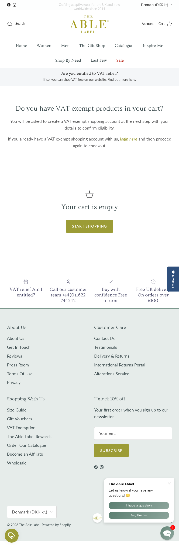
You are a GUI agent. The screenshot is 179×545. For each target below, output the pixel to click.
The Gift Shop (92, 45)
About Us (15, 338)
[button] (167, 533)
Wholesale (17, 462)
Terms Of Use (20, 373)
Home (21, 45)
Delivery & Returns (111, 356)
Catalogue (124, 45)
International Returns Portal (119, 364)
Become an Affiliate (25, 454)
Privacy (14, 382)
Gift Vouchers (19, 418)
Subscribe (111, 450)
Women (44, 45)
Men (65, 45)
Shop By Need (68, 60)
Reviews (14, 356)
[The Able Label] (89, 23)
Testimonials (105, 347)
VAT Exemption (21, 427)
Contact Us (104, 338)
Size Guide (17, 409)
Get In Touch (19, 347)
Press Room (18, 364)
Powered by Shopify (56, 525)
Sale (120, 60)
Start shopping (89, 226)
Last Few (99, 60)
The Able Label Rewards (29, 436)
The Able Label (29, 525)
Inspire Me (153, 45)
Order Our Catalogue (26, 445)
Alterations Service (111, 373)
